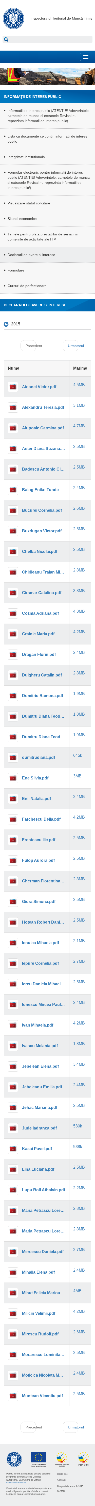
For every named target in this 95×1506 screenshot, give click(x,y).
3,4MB (79, 1064)
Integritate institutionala (26, 157)
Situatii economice (22, 219)
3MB (77, 776)
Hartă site (62, 1474)
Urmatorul (73, 346)
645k (77, 755)
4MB (77, 1291)
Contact (61, 1480)
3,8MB (79, 591)
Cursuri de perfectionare (27, 286)
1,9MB (79, 693)
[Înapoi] (7, 324)
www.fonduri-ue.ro (16, 1482)
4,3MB (79, 611)
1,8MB (79, 714)
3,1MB (79, 405)
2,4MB (79, 488)
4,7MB (79, 426)
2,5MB (79, 446)
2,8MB (79, 570)
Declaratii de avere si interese (31, 255)
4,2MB (79, 632)
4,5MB (79, 385)
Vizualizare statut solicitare (29, 203)
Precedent (31, 346)
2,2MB (79, 1188)
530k (77, 1126)
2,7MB (79, 961)
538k (77, 1146)
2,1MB (79, 941)
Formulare (16, 270)
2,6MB (79, 508)
